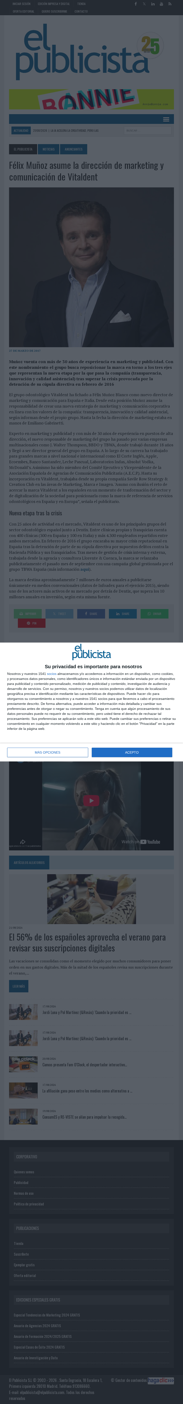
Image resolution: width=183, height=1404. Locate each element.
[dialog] (91, 702)
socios (51, 673)
